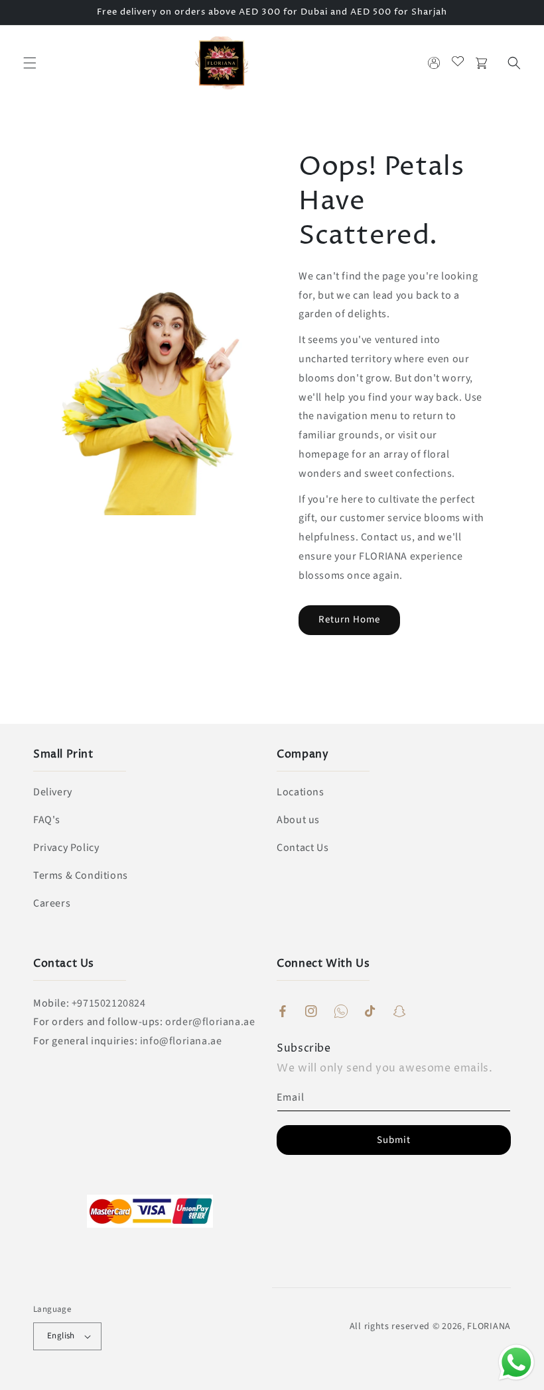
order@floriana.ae (210, 1022)
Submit (394, 1140)
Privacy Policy (66, 847)
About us (298, 820)
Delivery (52, 792)
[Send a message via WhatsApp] (516, 1362)
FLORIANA (489, 1326)
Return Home (349, 619)
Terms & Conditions (80, 875)
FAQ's (46, 820)
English (61, 1336)
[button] (29, 62)
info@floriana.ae (181, 1041)
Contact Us (302, 847)
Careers (51, 903)
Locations (300, 792)
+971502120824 (109, 1003)
